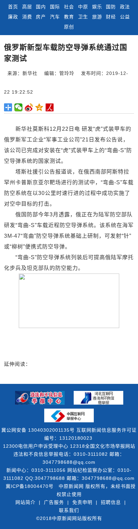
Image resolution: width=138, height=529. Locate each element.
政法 (125, 6)
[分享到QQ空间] (39, 107)
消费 (27, 16)
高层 (27, 6)
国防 (111, 6)
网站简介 (25, 502)
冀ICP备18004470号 (30, 486)
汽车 (55, 16)
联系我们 (69, 510)
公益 (125, 16)
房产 (41, 16)
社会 (69, 6)
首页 (13, 6)
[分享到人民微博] (50, 107)
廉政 (13, 16)
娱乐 (97, 6)
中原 (83, 6)
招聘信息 (111, 502)
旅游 (97, 16)
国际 (55, 6)
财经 (111, 16)
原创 (69, 26)
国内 (41, 6)
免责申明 (82, 502)
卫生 (83, 16)
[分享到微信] (18, 107)
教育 (69, 16)
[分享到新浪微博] (29, 107)
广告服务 (54, 502)
